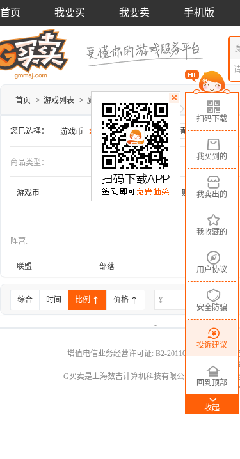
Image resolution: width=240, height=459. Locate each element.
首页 (10, 12)
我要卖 (134, 12)
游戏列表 (59, 100)
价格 (122, 299)
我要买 (69, 12)
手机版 (199, 12)
